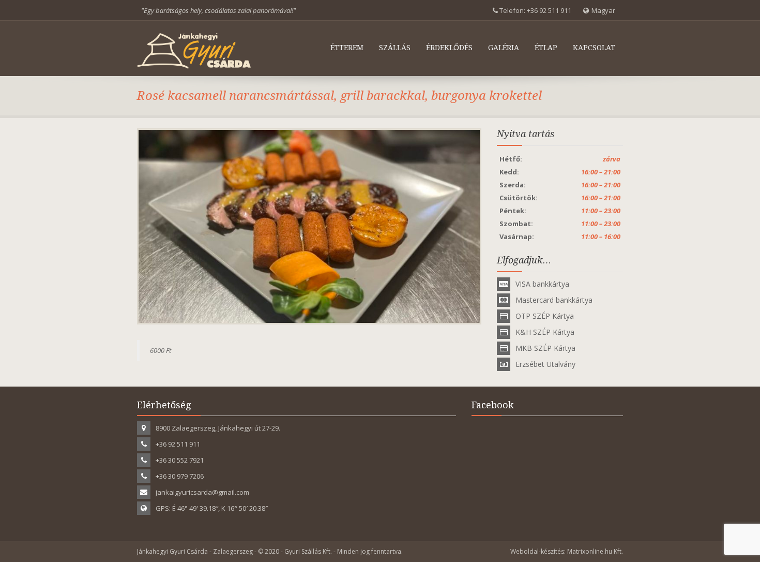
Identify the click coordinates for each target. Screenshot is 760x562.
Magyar (603, 10)
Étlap (546, 47)
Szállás (395, 47)
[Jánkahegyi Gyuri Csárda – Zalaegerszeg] (194, 51)
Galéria (503, 47)
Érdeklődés (449, 47)
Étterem (346, 47)
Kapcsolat (594, 47)
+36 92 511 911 (549, 10)
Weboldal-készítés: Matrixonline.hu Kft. (566, 551)
